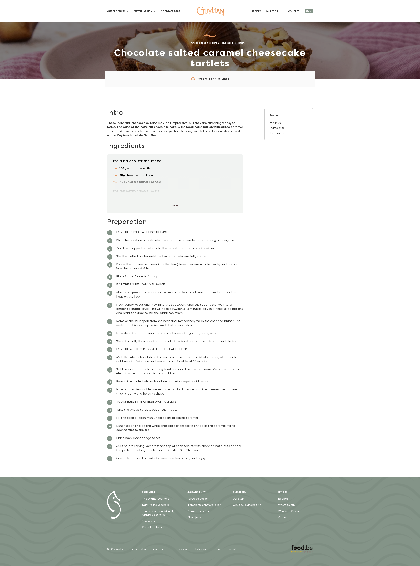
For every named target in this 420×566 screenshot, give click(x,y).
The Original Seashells (155, 498)
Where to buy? (287, 504)
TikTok (216, 549)
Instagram (201, 549)
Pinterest (231, 549)
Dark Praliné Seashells (155, 504)
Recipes (283, 498)
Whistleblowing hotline (247, 504)
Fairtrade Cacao (197, 498)
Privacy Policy (138, 549)
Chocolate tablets (153, 527)
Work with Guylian (289, 511)
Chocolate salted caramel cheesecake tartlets (218, 43)
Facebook (183, 549)
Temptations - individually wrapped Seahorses (158, 513)
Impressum (158, 549)
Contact (283, 517)
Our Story (239, 498)
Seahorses (148, 521)
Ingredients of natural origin (204, 504)
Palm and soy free (198, 511)
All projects (194, 517)
